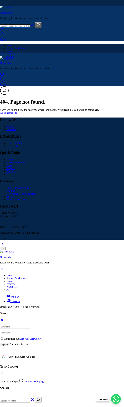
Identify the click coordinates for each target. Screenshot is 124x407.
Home (9, 45)
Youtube (10, 126)
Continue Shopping (34, 381)
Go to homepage (8, 112)
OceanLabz (6, 12)
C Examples (12, 146)
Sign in (4, 344)
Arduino (10, 190)
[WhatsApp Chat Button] (116, 399)
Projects (10, 54)
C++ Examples (14, 143)
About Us (11, 171)
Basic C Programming (17, 188)
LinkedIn (11, 129)
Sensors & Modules (16, 48)
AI (7, 59)
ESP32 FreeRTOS (15, 199)
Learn (9, 51)
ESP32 (10, 196)
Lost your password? (30, 338)
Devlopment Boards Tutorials (21, 193)
